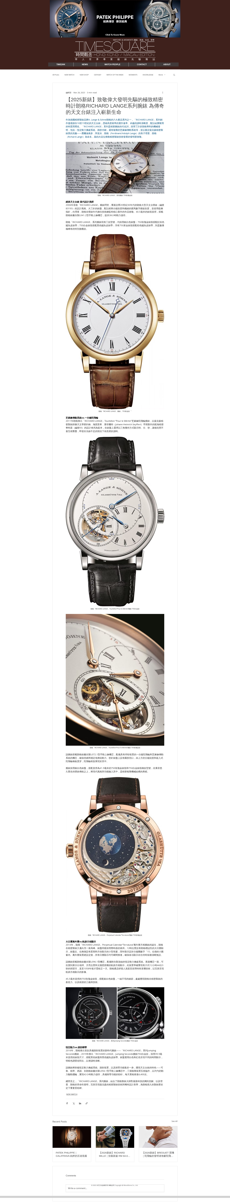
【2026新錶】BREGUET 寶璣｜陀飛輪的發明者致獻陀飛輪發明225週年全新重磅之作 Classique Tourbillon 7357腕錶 (158, 1154)
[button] (174, 75)
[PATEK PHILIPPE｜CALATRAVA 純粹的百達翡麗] (72, 1137)
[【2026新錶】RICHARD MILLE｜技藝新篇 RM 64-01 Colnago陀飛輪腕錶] (115, 1137)
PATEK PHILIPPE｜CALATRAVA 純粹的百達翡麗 (71, 1154)
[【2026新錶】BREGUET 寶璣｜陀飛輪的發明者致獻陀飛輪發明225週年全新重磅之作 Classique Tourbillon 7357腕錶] (158, 1137)
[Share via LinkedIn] (80, 1103)
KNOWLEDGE (148, 75)
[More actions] (162, 92)
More (161, 75)
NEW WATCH (69, 75)
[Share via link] (86, 1103)
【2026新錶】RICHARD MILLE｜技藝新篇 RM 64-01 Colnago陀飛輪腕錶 (114, 1154)
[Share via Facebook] (67, 1103)
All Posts (55, 75)
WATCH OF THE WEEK (114, 75)
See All (175, 1121)
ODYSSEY (97, 75)
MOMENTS (133, 75)
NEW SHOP (84, 75)
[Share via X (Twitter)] (73, 1103)
